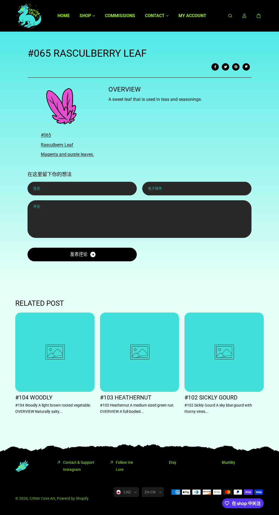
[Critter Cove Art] (29, 16)
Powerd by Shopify (73, 498)
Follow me (124, 462)
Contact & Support (78, 462)
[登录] (244, 16)
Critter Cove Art (42, 498)
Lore (119, 469)
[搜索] (230, 16)
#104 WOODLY (34, 398)
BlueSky (228, 462)
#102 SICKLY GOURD (211, 398)
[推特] (225, 67)
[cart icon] (258, 16)
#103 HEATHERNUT (125, 398)
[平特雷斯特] (236, 67)
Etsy (172, 462)
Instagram (72, 469)
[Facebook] (215, 67)
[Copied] (246, 67)
